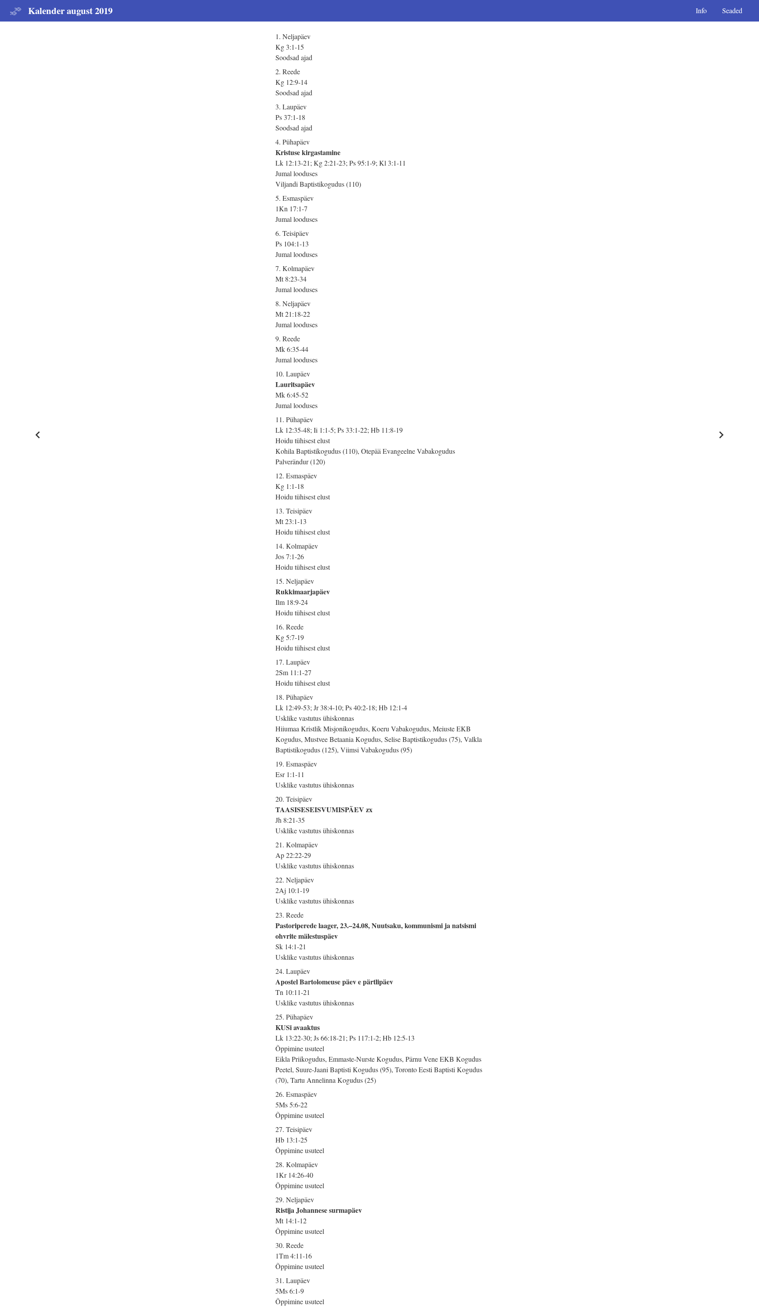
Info (701, 10)
